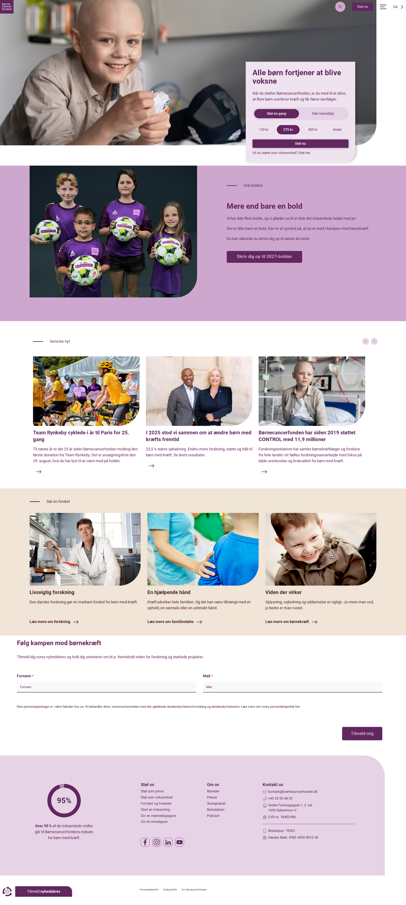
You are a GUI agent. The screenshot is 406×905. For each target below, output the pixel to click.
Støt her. (304, 153)
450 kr (312, 130)
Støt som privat (152, 791)
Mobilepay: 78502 (281, 831)
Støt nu (362, 7)
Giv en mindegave (154, 822)
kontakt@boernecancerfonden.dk (292, 792)
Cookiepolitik (170, 889)
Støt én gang (276, 114)
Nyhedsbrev (216, 810)
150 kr (263, 130)
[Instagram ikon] (156, 842)
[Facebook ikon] (145, 842)
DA (395, 7)
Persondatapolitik (149, 889)
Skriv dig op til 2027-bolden (264, 256)
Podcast (213, 816)
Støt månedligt (323, 114)
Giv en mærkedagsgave (158, 816)
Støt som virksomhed (157, 797)
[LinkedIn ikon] (168, 842)
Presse (212, 797)
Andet (337, 130)
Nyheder (213, 791)
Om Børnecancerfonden (194, 889)
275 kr (288, 130)
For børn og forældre (156, 803)
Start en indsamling (155, 810)
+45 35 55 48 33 (280, 798)
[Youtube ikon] (179, 842)
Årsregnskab (216, 803)
